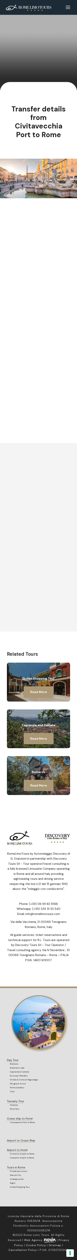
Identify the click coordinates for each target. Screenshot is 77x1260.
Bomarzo (38, 772)
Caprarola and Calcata (38, 725)
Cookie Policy (36, 1245)
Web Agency (33, 1240)
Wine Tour (14, 1109)
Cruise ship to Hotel (20, 1118)
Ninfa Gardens (17, 1087)
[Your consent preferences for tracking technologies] (70, 1253)
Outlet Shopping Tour (39, 679)
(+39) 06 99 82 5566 (43, 904)
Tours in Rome (16, 1167)
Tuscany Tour (15, 1101)
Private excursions (18, 1171)
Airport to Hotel (17, 1150)
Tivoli (12, 1091)
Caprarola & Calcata (19, 1071)
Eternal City (15, 1175)
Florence (14, 1105)
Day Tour (13, 1060)
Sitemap (55, 1245)
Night (12, 1183)
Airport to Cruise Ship (21, 1140)
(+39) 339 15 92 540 (46, 909)
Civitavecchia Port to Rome (22, 1122)
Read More (38, 692)
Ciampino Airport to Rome (22, 1157)
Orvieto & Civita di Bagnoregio (24, 1079)
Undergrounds (17, 1179)
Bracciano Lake (17, 1068)
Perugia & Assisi (18, 1083)
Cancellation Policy (22, 1250)
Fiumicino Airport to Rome (22, 1153)
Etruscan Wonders (19, 1075)
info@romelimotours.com (42, 914)
